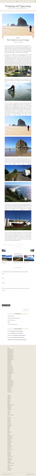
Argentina (9, 397)
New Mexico (10, 445)
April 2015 (9, 378)
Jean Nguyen (21, 42)
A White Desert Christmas (12, 324)
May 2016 (9, 363)
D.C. (8, 416)
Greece (9, 424)
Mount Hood (26, 262)
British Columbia (11, 404)
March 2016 (10, 365)
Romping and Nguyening (18, 5)
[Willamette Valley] (32, 250)
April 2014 (9, 390)
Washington (10, 468)
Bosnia (9, 403)
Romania (9, 452)
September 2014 (11, 385)
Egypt (9, 419)
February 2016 (10, 366)
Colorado (9, 411)
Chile (8, 410)
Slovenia (9, 455)
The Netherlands (11, 463)
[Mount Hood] (4, 250)
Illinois (9, 428)
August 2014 (10, 386)
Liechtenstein (10, 435)
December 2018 (11, 349)
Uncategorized (10, 465)
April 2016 (9, 364)
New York (9, 447)
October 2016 (10, 357)
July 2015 (9, 374)
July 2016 (9, 361)
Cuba (9, 413)
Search (26, 309)
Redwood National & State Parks (14, 318)
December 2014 (11, 381)
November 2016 (10, 356)
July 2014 (9, 387)
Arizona (9, 398)
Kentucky (9, 432)
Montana (9, 440)
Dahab (9, 322)
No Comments (18, 246)
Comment (4, 290)
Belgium (9, 401)
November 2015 (10, 370)
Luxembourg (10, 437)
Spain (9, 457)
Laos (8, 434)
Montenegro (10, 441)
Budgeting (10, 405)
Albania (9, 396)
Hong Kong (10, 425)
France (9, 421)
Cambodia (9, 409)
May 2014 (9, 389)
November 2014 (11, 382)
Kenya (9, 433)
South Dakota (10, 456)
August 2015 (10, 373)
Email (3, 278)
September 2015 (11, 372)
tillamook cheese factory (19, 244)
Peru (8, 450)
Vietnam (9, 467)
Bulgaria (9, 406)
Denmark (9, 417)
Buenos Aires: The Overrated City (17, 331)
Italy (8, 429)
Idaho (9, 427)
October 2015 (10, 371)
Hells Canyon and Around (18, 262)
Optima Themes (10, 474)
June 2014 (9, 388)
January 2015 (10, 380)
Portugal (9, 451)
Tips (8, 464)
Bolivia (9, 402)
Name (3, 273)
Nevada (9, 444)
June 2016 (9, 362)
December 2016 (10, 355)
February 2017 (10, 353)
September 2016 (11, 358)
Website (3, 282)
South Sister (4, 262)
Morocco (9, 442)
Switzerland (10, 458)
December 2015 (10, 369)
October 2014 (10, 384)
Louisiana (9, 436)
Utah (8, 466)
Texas (9, 460)
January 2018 (10, 350)
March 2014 (10, 392)
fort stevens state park (11, 244)
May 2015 (9, 377)
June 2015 (9, 376)
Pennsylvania (10, 449)
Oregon (18, 37)
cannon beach (5, 244)
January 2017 (10, 354)
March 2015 (10, 379)
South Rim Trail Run (11, 320)
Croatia (9, 412)
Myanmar (9, 443)
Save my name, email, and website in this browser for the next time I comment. (16, 288)
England (9, 420)
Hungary (9, 426)
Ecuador (9, 418)
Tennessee (10, 459)
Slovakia (9, 453)
